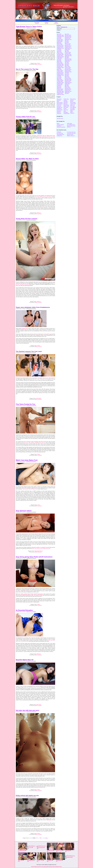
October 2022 (60, 55)
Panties (65, 108)
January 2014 (67, 68)
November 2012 (68, 80)
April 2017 (67, 42)
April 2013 (67, 76)
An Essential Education (24, 610)
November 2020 (60, 72)
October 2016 (67, 47)
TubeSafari (48, 819)
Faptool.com (25, 328)
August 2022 (59, 57)
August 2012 (67, 83)
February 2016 (68, 52)
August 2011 (67, 92)
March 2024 (59, 43)
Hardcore (39, 110)
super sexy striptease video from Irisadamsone (41, 335)
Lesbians (65, 100)
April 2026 (59, 34)
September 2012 (68, 82)
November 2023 (60, 45)
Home (58, 27)
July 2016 (67, 50)
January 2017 (67, 44)
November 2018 (60, 92)
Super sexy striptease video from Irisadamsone (33, 307)
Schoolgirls (38, 398)
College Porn (59, 135)
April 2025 (59, 38)
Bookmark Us (64, 27)
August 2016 (67, 49)
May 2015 (67, 56)
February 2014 (68, 67)
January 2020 (60, 81)
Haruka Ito (59, 113)
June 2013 (67, 74)
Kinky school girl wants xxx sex (27, 795)
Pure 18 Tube (37, 22)
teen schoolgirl (45, 866)
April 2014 (67, 65)
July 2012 (67, 84)
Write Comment (38, 64)
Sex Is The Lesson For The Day (27, 69)
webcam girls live (71, 135)
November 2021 (60, 65)
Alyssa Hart (59, 99)
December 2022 (60, 54)
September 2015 (68, 55)
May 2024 (59, 42)
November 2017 (68, 37)
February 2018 (68, 35)
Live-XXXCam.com (71, 124)
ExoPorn (56, 22)
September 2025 (60, 36)
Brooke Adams (60, 102)
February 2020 (60, 80)
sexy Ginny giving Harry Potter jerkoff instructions (30, 594)
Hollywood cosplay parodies (23, 589)
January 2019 (60, 90)
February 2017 (68, 43)
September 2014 (68, 60)
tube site (38, 773)
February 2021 (60, 70)
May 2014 (67, 64)
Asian (38, 504)
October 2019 (60, 83)
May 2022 (59, 60)
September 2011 (68, 91)
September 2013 (68, 71)
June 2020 (59, 77)
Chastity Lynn (59, 107)
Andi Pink (59, 100)
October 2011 (67, 90)
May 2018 (67, 34)
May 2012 (67, 85)
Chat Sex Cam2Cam (61, 127)
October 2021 (60, 66)
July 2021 (59, 68)
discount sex (52, 866)
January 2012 (67, 88)
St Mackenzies (66, 113)
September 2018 (60, 94)
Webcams (72, 113)
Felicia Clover (59, 109)
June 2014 (67, 63)
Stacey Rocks (73, 99)
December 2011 (68, 89)
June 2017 (67, 41)
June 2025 (59, 37)
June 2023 (59, 50)
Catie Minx (59, 106)
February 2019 (60, 89)
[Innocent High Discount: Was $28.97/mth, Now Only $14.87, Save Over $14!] (46, 21)
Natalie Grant (66, 106)
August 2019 (59, 84)
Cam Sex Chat (60, 133)
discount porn (38, 866)
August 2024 (59, 41)
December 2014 (68, 58)
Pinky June (66, 109)
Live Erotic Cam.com (71, 133)
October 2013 (67, 70)
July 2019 (59, 85)
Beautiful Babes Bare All (24, 660)
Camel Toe (59, 105)
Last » (46, 838)
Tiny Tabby (72, 108)
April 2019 (59, 88)
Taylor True (72, 104)
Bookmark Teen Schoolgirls (31, 27)
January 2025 (60, 39)
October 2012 (67, 81)
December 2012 (68, 79)
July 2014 (67, 62)
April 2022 (59, 61)
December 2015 (68, 54)
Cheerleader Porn (60, 134)
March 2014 (67, 66)
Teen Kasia (72, 106)
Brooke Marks (60, 103)
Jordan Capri (66, 99)
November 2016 (68, 45)
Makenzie (65, 103)
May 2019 (59, 86)
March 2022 (59, 62)
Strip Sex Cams (70, 134)
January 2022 (60, 63)
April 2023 (59, 51)
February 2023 (60, 53)
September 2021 (60, 67)
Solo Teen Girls (60, 118)
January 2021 (60, 71)
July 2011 (67, 93)
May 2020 (59, 78)
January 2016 (67, 53)
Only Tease (38, 704)
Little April (65, 101)
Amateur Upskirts (60, 124)
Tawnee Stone (73, 103)
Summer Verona (72, 101)
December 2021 (60, 64)
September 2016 (68, 48)
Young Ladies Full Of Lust (25, 116)
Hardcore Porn (59, 866)
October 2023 (60, 47)
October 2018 (60, 93)
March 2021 (59, 69)
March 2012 (67, 86)
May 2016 (67, 51)
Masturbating (66, 105)
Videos (38, 63)
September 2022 (60, 56)
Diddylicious (59, 108)
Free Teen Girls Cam (71, 132)
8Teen (58, 123)
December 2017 (68, 36)
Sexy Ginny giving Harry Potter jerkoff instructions (34, 557)
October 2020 (60, 74)
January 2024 (60, 44)
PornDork (46, 22)
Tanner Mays (72, 102)
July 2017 (67, 40)
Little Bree (66, 102)
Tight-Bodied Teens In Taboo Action (29, 26)
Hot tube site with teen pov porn (27, 710)
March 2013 (67, 77)
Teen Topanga (73, 107)
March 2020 (59, 79)
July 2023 (59, 49)
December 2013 (68, 69)
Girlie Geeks (69, 123)
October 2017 (67, 38)
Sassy (65, 111)
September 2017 (68, 39)
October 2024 (60, 40)
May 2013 (67, 75)
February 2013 (68, 78)
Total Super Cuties (72, 110)
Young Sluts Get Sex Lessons (26, 218)
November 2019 (60, 82)
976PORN (59, 132)
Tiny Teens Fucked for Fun (25, 404)
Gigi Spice (59, 111)
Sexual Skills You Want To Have (27, 159)
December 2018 (60, 91)
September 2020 (60, 75)
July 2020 (59, 76)
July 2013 (67, 72)
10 (40, 838)
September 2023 (60, 48)
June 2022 (59, 58)
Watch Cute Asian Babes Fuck (27, 460)
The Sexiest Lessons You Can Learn (29, 351)
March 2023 (59, 52)
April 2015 (67, 57)
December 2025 (60, 35)
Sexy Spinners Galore (24, 511)
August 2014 (67, 61)
